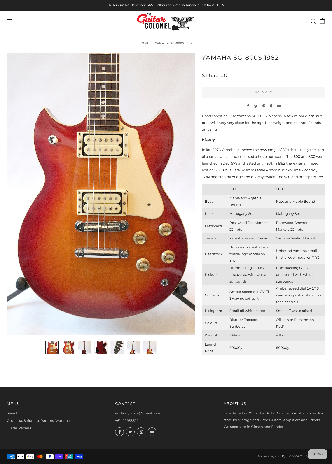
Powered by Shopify (271, 456)
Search (12, 413)
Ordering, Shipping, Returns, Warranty (39, 420)
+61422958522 (127, 420)
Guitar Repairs (19, 428)
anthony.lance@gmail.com (137, 413)
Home (144, 43)
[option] (101, 194)
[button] (52, 347)
